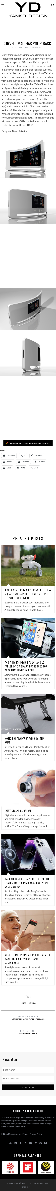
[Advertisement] (28, 29)
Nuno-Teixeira (28, 1002)
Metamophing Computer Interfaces (28, 1017)
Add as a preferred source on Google (30, 443)
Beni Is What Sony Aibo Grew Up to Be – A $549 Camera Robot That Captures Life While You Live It (27, 594)
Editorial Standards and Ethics (14, 1134)
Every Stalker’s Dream (17, 810)
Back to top (27, 1187)
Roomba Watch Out (28, 1032)
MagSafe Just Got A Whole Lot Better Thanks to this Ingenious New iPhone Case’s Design (27, 882)
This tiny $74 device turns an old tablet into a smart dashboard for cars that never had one (25, 666)
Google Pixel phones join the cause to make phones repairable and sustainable (27, 959)
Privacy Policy (36, 1134)
